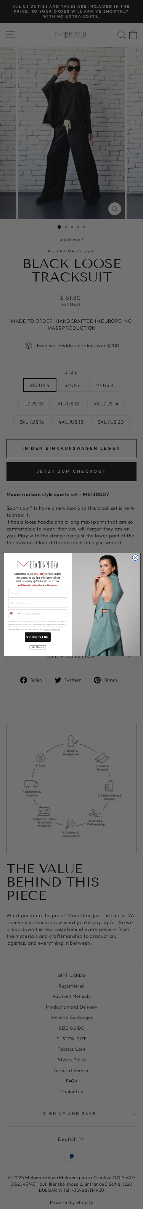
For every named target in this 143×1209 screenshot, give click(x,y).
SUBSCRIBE (37, 637)
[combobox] (14, 613)
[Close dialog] (135, 557)
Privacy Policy (46, 629)
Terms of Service (56, 629)
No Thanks (37, 647)
